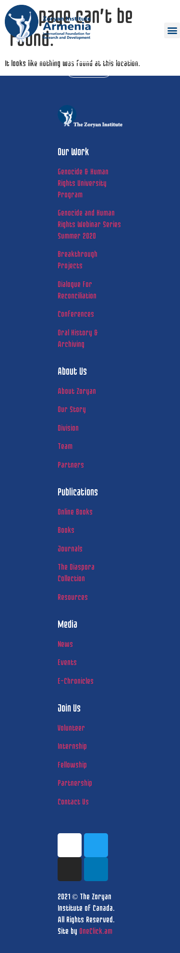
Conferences (76, 313)
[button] (172, 30)
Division (68, 428)
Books (66, 530)
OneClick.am (95, 931)
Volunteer (71, 727)
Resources (73, 597)
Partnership (75, 783)
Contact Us (73, 801)
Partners (71, 464)
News (65, 644)
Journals (70, 548)
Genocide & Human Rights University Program (83, 182)
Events (67, 662)
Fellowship (72, 764)
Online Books (75, 511)
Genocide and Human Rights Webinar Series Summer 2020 (89, 224)
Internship (72, 746)
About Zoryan (77, 391)
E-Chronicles (76, 680)
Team (65, 446)
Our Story (72, 409)
